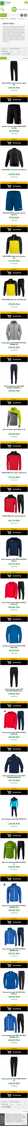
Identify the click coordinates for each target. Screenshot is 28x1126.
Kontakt (2, 1121)
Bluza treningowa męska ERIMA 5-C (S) (14, 429)
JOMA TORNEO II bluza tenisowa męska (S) (14, 169)
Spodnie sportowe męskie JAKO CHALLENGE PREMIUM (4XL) (14, 690)
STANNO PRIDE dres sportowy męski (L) (14, 516)
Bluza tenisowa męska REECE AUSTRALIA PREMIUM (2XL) (14, 906)
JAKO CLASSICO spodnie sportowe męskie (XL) (14, 84)
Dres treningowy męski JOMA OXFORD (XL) (14, 819)
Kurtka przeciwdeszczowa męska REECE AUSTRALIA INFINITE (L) (14, 776)
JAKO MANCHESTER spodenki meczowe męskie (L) (14, 213)
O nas (2, 1123)
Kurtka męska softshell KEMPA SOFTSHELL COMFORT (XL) (14, 343)
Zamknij (24, 1124)
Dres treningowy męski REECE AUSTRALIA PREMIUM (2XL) (14, 1036)
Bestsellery (4, 1119)
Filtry (3, 58)
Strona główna (4, 18)
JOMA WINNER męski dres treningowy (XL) (14, 299)
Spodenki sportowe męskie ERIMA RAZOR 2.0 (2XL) (14, 127)
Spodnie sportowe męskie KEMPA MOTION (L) (14, 1079)
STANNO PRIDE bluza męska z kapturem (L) (14, 473)
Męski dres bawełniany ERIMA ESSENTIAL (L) (14, 863)
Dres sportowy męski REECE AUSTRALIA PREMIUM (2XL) (13, 949)
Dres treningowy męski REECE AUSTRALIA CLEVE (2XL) (14, 603)
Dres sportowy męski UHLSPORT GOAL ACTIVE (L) (14, 993)
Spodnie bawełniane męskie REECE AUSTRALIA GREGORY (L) (14, 387)
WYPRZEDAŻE (13, 18)
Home (2, 1116)
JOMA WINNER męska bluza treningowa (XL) (14, 257)
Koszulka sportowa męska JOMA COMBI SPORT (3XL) (14, 646)
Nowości (2, 1118)
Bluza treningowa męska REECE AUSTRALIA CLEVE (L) (14, 560)
